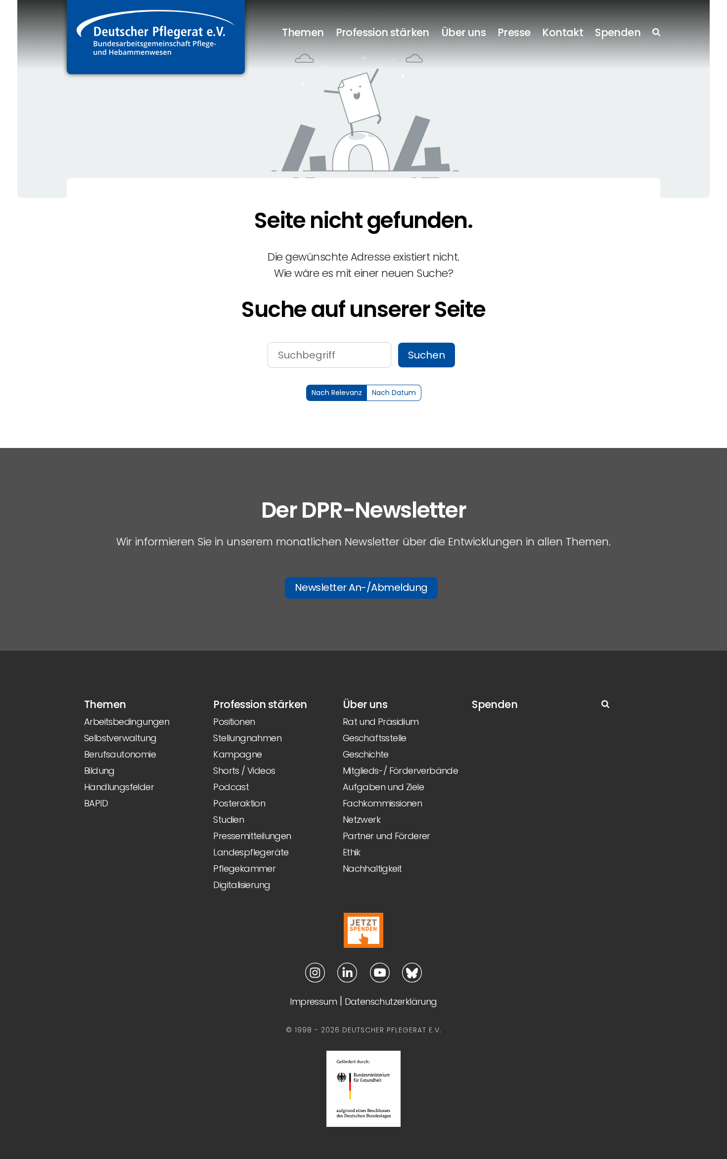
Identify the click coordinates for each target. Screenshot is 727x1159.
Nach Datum (394, 393)
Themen (302, 32)
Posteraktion (239, 803)
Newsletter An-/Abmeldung (361, 587)
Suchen (426, 355)
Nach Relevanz (337, 393)
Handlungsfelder (119, 787)
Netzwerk (361, 819)
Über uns (463, 32)
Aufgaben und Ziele (383, 787)
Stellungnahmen (247, 738)
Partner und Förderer (386, 836)
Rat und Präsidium (381, 721)
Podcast (231, 787)
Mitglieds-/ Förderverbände (400, 770)
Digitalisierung (241, 885)
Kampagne (237, 754)
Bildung (99, 770)
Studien (228, 819)
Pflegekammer (244, 868)
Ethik (352, 852)
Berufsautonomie (120, 754)
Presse (514, 32)
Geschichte (366, 754)
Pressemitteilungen (252, 836)
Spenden (617, 32)
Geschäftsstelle (375, 738)
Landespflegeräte (250, 852)
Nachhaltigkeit (372, 868)
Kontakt (562, 32)
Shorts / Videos (244, 770)
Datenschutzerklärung (391, 1001)
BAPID (96, 803)
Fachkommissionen (382, 803)
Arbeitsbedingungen (126, 721)
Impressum (313, 1001)
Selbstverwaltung (120, 738)
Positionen (234, 721)
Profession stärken (382, 32)
